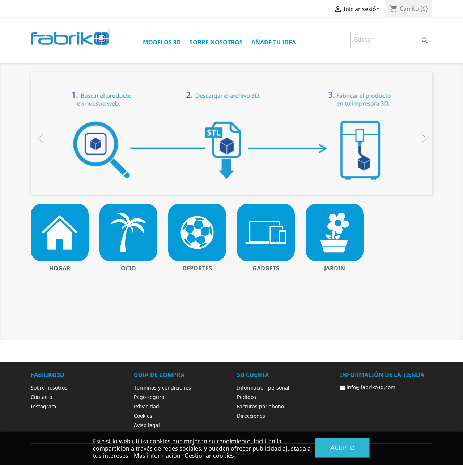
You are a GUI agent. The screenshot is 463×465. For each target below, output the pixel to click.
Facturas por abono (260, 406)
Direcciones (251, 415)
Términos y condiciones (162, 387)
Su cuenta (253, 375)
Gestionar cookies (209, 456)
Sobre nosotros (216, 42)
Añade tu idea (273, 42)
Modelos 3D (162, 42)
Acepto (342, 447)
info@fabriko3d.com (370, 387)
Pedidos (246, 397)
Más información (158, 456)
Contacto (41, 397)
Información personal (263, 387)
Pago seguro (149, 397)
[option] (231, 133)
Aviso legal (147, 425)
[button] (61, 133)
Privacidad (146, 406)
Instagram (43, 406)
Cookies (143, 415)
